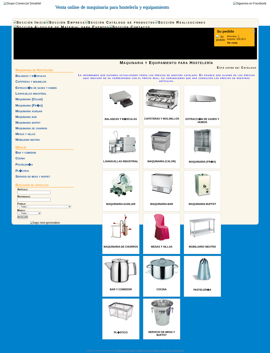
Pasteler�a (24, 164)
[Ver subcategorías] (121, 111)
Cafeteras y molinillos (30, 81)
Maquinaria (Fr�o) (29, 105)
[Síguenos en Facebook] (249, 3)
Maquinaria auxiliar (28, 111)
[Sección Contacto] (129, 27)
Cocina (20, 158)
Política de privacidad (147, 350)
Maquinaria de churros (31, 128)
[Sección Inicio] (30, 22)
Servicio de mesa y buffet (32, 176)
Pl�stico (22, 171)
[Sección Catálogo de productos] (120, 22)
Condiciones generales (172, 350)
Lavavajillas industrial (30, 93)
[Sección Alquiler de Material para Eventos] (61, 27)
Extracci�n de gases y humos (36, 88)
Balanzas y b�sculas (30, 76)
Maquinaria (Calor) (29, 99)
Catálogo (249, 67)
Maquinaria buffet (27, 122)
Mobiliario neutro (27, 139)
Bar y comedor (25, 152)
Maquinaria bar (26, 117)
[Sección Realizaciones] (180, 22)
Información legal (125, 350)
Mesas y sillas (25, 134)
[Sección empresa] (65, 22)
